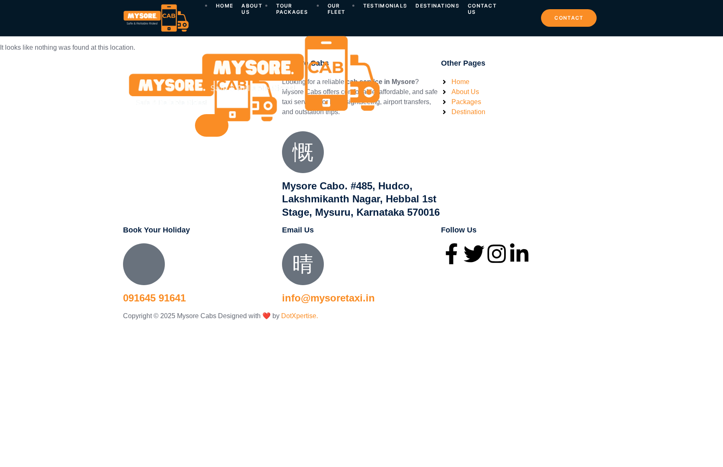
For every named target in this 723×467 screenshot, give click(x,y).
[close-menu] (211, 125)
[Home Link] (290, 108)
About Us (251, 9)
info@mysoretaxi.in (328, 298)
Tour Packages (292, 9)
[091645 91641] (144, 264)
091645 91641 (154, 298)
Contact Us (482, 9)
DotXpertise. (298, 315)
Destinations (437, 6)
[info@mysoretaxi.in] (303, 264)
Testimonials (385, 6)
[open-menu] (524, 11)
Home (224, 6)
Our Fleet (337, 9)
